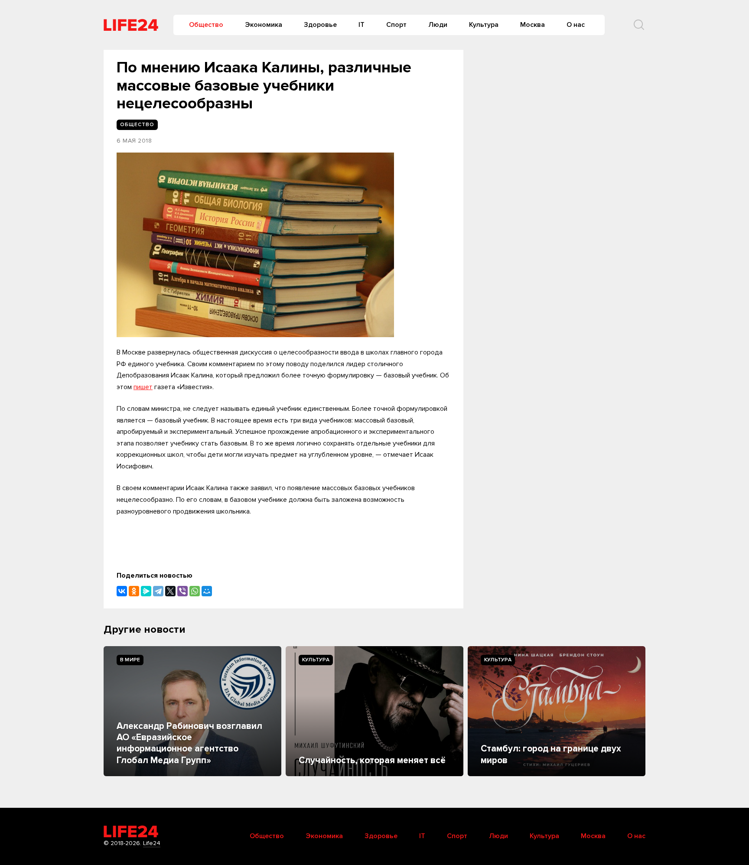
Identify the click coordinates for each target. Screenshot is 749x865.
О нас (576, 24)
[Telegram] (158, 591)
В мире (130, 660)
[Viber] (182, 591)
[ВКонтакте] (122, 591)
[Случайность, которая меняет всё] (374, 711)
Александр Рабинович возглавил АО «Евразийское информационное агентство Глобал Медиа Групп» (189, 743)
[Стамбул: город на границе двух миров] (556, 711)
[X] (170, 591)
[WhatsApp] (194, 591)
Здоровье (320, 24)
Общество (206, 24)
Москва (532, 24)
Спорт (396, 24)
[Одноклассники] (134, 591)
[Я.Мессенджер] (146, 591)
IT (361, 24)
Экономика (263, 24)
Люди (437, 24)
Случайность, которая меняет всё (372, 760)
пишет (143, 387)
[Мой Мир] (207, 591)
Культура (483, 24)
